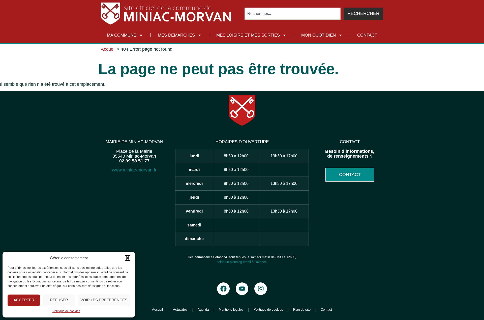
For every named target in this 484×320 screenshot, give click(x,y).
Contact (367, 35)
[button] (127, 257)
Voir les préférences (103, 300)
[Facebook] (223, 288)
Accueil (108, 49)
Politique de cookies (66, 311)
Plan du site (302, 309)
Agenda (203, 309)
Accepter (24, 300)
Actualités (180, 309)
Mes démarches (176, 35)
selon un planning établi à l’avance (242, 262)
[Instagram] (260, 288)
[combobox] (293, 14)
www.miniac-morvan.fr (134, 169)
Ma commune (121, 35)
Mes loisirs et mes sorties (248, 35)
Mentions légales (231, 309)
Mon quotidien (318, 35)
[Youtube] (242, 288)
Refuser (59, 300)
